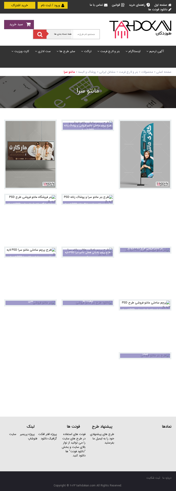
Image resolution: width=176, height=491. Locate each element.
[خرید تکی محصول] (165, 126)
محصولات (147, 72)
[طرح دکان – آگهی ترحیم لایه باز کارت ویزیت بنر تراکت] (140, 29)
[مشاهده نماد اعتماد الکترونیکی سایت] (145, 449)
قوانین (116, 5)
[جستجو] (40, 34)
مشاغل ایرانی (107, 72)
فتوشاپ (32, 438)
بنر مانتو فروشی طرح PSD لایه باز (145, 248)
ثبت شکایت (153, 478)
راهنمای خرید (137, 5)
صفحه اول (160, 5)
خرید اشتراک (19, 5)
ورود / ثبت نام (51, 5)
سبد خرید (16, 24)
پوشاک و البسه (87, 72)
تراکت (87, 51)
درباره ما (166, 478)
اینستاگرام (134, 51)
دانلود (44, 438)
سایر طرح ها (67, 51)
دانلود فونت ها (157, 9)
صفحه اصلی (163, 72)
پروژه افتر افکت (47, 434)
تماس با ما (96, 5)
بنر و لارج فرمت (110, 51)
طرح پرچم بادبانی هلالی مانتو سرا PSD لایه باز (87, 255)
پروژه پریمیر (27, 434)
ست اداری (44, 51)
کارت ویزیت (21, 51)
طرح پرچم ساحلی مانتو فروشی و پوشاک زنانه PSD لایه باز (87, 128)
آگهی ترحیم (156, 51)
